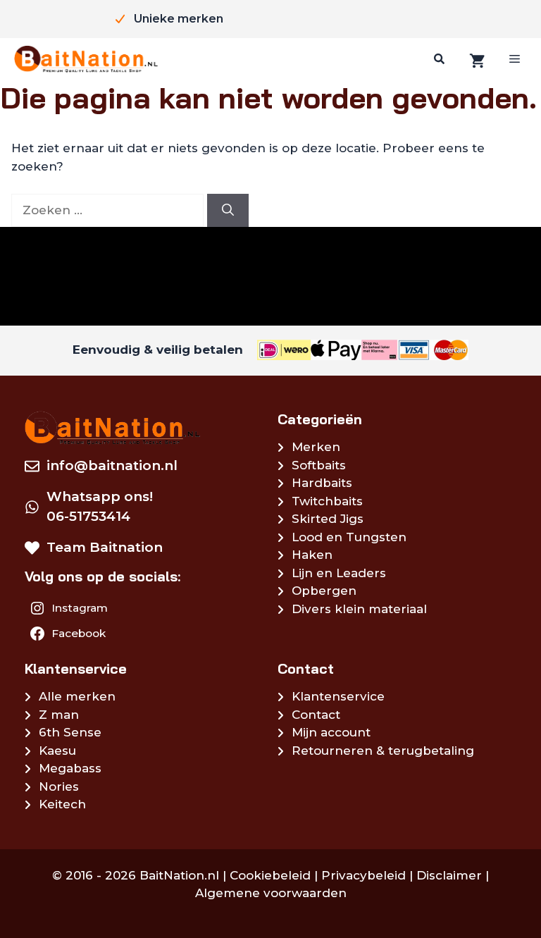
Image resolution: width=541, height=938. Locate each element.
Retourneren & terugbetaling (383, 750)
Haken (312, 555)
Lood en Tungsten (349, 537)
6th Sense (70, 732)
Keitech (62, 804)
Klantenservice (338, 696)
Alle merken (77, 696)
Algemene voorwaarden (271, 893)
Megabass (70, 768)
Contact (316, 715)
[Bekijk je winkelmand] (475, 59)
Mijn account (331, 732)
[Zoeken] (437, 59)
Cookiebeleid (270, 875)
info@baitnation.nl (112, 465)
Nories (59, 786)
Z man (59, 715)
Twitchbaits (327, 501)
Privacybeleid (363, 875)
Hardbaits (322, 483)
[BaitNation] (86, 59)
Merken (316, 447)
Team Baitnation (104, 547)
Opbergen (324, 591)
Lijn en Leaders (339, 573)
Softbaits (319, 465)
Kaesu (57, 750)
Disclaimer (449, 875)
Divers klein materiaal (359, 609)
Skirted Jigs (327, 519)
